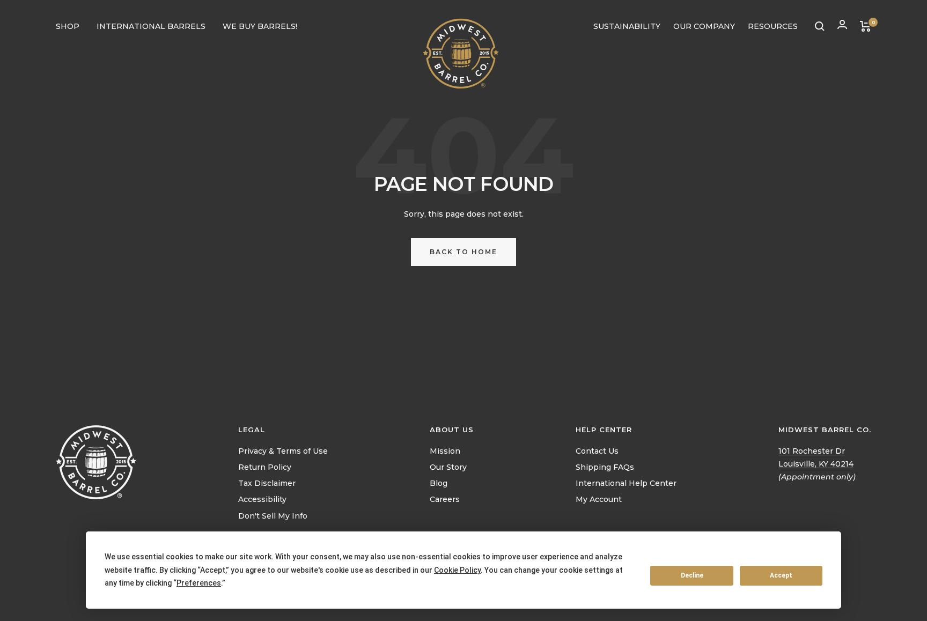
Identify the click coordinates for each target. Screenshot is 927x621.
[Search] (820, 26)
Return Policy (264, 467)
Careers (445, 499)
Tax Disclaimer (267, 483)
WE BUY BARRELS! (260, 26)
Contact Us (597, 451)
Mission (445, 451)
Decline (692, 575)
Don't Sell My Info (272, 516)
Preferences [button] (198, 583)
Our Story (448, 467)
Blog (438, 483)
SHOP (67, 26)
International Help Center (626, 483)
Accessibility (262, 499)
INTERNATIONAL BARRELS (151, 26)
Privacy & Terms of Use (283, 451)
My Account (599, 499)
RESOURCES (773, 26)
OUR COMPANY (704, 26)
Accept (781, 575)
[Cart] (865, 26)
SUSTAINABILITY (626, 26)
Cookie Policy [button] (457, 570)
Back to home (463, 252)
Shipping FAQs (605, 467)
